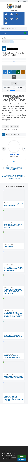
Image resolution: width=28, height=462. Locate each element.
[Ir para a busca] (17, 23)
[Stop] (15, 83)
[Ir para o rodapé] (20, 23)
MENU (5, 33)
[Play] (12, 83)
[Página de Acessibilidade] (6, 23)
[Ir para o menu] (13, 23)
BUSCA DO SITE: (5, 26)
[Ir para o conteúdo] (10, 23)
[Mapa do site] (17, 19)
